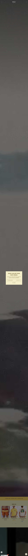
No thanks (14, 282)
